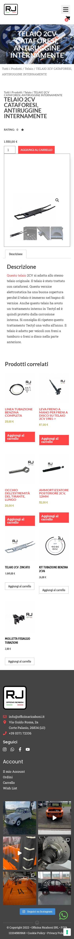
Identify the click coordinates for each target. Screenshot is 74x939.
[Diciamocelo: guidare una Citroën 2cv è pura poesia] (54, 853)
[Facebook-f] (20, 749)
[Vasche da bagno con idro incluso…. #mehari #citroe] (19, 888)
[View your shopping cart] (68, 18)
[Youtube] (28, 749)
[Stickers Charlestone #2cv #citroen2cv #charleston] (54, 888)
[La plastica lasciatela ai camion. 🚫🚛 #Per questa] (19, 853)
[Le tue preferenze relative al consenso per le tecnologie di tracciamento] (67, 932)
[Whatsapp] (12, 749)
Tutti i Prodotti (12, 69)
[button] (65, 9)
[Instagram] (5, 749)
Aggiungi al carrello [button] (15, 436)
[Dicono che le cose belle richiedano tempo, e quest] (54, 818)
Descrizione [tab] (15, 254)
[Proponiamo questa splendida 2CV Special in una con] (19, 818)
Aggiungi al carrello (36, 149)
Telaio (29, 69)
